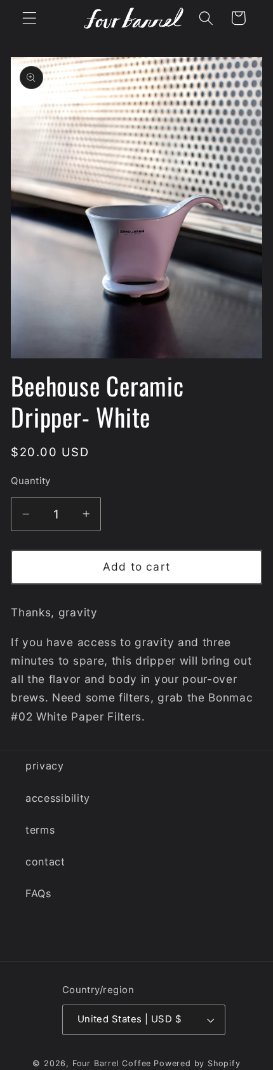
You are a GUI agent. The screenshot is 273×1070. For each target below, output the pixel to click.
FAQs (38, 893)
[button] (29, 18)
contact (45, 861)
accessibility (57, 798)
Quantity (31, 481)
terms (40, 829)
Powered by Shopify (197, 1063)
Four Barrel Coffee (112, 1063)
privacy (44, 765)
